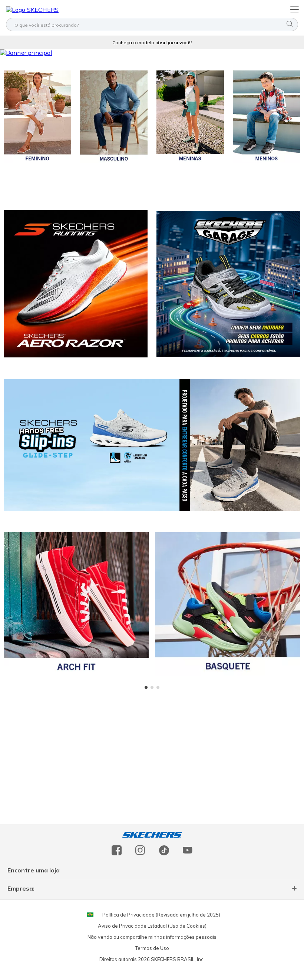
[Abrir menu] (293, 8)
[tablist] (152, 687)
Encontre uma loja (33, 870)
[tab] (146, 687)
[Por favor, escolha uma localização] (90, 914)
